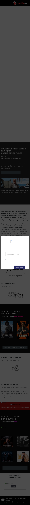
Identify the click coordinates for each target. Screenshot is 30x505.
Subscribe (20, 267)
